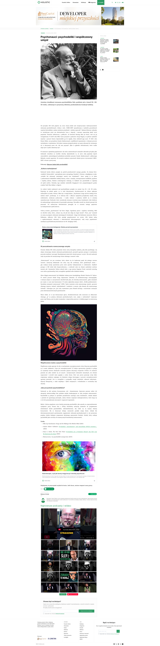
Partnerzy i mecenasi (84, 633)
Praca (81, 631)
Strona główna (44, 28)
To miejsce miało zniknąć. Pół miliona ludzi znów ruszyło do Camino (105, 50)
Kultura (65, 631)
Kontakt (81, 627)
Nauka (51, 28)
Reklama (81, 629)
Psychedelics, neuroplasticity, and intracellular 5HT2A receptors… (78, 426)
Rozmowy (66, 633)
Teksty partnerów (67, 635)
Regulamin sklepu (83, 637)
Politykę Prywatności (60, 613)
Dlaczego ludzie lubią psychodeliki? (57, 164)
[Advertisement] (69, 116)
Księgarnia (82, 625)
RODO (81, 639)
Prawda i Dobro (66, 2)
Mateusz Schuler (45, 494)
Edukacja (83, 2)
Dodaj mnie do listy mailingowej (86, 611)
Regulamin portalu (84, 635)
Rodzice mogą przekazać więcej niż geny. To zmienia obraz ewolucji (105, 59)
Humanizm (75, 2)
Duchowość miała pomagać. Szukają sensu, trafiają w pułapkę (104, 41)
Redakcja (82, 623)
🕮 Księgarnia (92, 2)
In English (100, 2)
